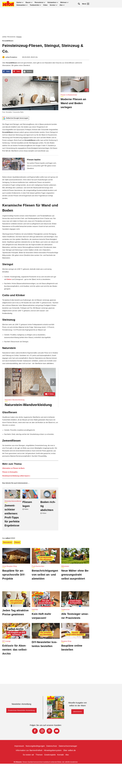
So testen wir (28, 755)
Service (52, 5)
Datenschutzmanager (68, 746)
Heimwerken (21, 5)
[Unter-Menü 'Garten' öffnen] (22, 2)
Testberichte (34, 5)
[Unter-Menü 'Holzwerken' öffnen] (57, 2)
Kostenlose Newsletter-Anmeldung (21, 710)
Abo (61, 5)
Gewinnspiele (50, 755)
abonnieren (77, 711)
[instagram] (42, 731)
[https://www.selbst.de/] (8, 3)
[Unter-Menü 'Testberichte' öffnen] (40, 5)
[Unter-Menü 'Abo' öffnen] (64, 5)
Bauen (28, 2)
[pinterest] (49, 731)
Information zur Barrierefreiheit (29, 750)
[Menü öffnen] (88, 4)
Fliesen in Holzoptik (9, 472)
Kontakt (60, 755)
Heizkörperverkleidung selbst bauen (15, 476)
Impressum (19, 746)
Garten (18, 2)
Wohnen (63, 2)
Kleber (9, 279)
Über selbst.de (69, 750)
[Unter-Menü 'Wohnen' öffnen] (67, 2)
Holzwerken (51, 2)
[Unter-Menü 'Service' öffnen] (56, 5)
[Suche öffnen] (79, 4)
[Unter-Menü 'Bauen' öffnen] (31, 2)
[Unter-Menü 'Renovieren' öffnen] (44, 2)
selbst (4, 37)
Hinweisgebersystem (53, 750)
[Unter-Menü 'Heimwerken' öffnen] (27, 5)
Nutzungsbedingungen (35, 746)
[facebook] (35, 731)
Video (45, 5)
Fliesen (19, 37)
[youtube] (56, 731)
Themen (39, 755)
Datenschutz (51, 746)
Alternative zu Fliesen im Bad (13, 468)
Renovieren (39, 2)
